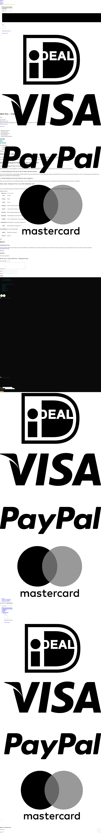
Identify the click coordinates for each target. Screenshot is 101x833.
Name (1, 271)
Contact (3, 287)
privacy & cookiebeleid (6, 600)
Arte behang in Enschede (7, 280)
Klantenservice (5, 288)
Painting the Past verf (7, 4)
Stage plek (4, 286)
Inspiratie (4, 285)
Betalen (3, 289)
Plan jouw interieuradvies (7, 6)
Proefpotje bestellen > (4, 124)
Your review (2, 268)
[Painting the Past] (4, 248)
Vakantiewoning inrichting (7, 7)
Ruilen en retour (5, 290)
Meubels (3, 147)
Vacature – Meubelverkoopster (7, 284)
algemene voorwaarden (6, 599)
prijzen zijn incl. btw (5, 601)
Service (3, 611)
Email (1, 273)
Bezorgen (4, 291)
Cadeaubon (4, 8)
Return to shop (7, 622)
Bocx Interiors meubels (6, 279)
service (3, 598)
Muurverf (13, 4)
